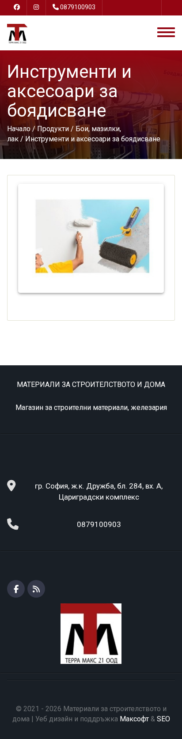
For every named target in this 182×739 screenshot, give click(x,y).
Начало (18, 129)
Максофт (134, 719)
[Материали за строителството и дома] (17, 33)
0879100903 (77, 7)
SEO (163, 719)
